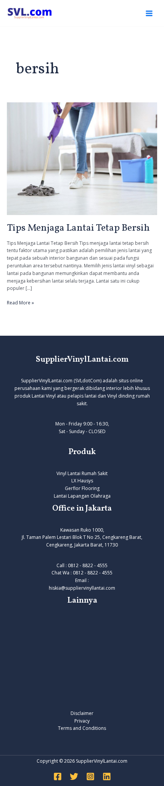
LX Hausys (82, 480)
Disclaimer (82, 713)
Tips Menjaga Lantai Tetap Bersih (78, 228)
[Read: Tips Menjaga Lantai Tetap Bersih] (82, 158)
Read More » (20, 302)
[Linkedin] (107, 776)
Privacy (82, 721)
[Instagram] (90, 776)
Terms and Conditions (82, 728)
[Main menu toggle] (149, 13)
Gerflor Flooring (82, 488)
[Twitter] (74, 776)
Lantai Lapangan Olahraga (82, 496)
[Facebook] (57, 776)
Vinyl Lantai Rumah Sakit (82, 473)
